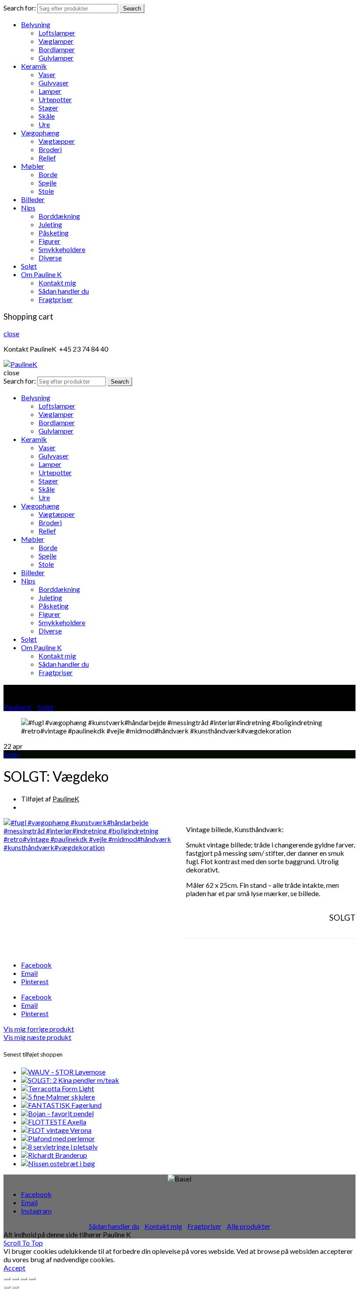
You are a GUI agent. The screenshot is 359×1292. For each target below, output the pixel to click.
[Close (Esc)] (7, 1279)
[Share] (15, 1279)
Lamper (50, 91)
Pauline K (18, 707)
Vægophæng (40, 132)
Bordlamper (57, 49)
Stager (48, 107)
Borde (48, 174)
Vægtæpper (57, 141)
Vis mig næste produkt (37, 1037)
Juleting (50, 224)
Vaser (47, 74)
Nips (28, 207)
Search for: (20, 8)
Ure (44, 124)
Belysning (35, 24)
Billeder (33, 199)
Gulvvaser (54, 82)
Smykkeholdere (62, 249)
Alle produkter (249, 1226)
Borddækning (59, 216)
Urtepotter (55, 99)
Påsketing (54, 232)
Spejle (47, 182)
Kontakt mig (57, 282)
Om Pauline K (41, 274)
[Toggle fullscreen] (23, 1279)
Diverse (50, 257)
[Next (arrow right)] (15, 1287)
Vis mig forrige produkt (39, 1029)
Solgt (29, 266)
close (11, 333)
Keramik (34, 66)
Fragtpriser (56, 299)
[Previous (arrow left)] (7, 1287)
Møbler (32, 166)
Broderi (50, 149)
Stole (46, 191)
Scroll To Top (23, 1243)
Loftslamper (57, 32)
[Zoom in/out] (31, 1279)
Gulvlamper (56, 57)
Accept (14, 1268)
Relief (47, 157)
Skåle (47, 116)
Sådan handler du (64, 291)
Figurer (49, 241)
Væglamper (56, 41)
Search (132, 8)
